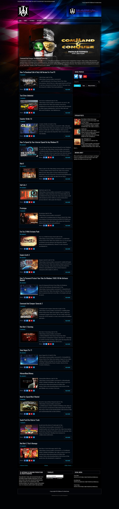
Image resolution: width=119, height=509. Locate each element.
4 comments (22, 100)
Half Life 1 (23, 187)
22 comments (23, 448)
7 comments (22, 123)
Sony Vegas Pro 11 (26, 352)
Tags (83, 87)
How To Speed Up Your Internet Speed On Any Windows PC (39, 144)
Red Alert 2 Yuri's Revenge (28, 445)
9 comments (22, 401)
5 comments (22, 76)
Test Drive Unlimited (26, 97)
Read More (67, 91)
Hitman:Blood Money (26, 375)
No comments (23, 146)
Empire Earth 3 (25, 257)
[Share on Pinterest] (31, 91)
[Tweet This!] (27, 91)
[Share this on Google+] (29, 91)
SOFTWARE (39, 20)
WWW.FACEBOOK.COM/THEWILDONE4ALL (86, 483)
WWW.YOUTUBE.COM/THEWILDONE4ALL (86, 479)
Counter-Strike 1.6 (26, 120)
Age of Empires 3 (86, 140)
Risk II (22, 165)
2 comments (22, 212)
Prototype (23, 210)
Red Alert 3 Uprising (26, 328)
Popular (77, 87)
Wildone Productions (63, 493)
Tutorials (32, 20)
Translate (59, 480)
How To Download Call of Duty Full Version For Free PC (37, 74)
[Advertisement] (96, 101)
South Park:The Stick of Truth (29, 422)
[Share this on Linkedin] (34, 91)
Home (20, 20)
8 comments (22, 331)
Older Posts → (69, 467)
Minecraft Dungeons (26, 61)
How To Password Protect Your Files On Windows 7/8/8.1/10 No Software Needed (44, 281)
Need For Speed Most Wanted (29, 398)
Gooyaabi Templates (63, 497)
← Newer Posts (23, 467)
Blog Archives (91, 87)
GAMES (25, 20)
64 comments (23, 189)
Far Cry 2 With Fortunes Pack (29, 233)
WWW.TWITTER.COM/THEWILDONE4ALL (86, 488)
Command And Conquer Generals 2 (31, 305)
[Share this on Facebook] (25, 91)
